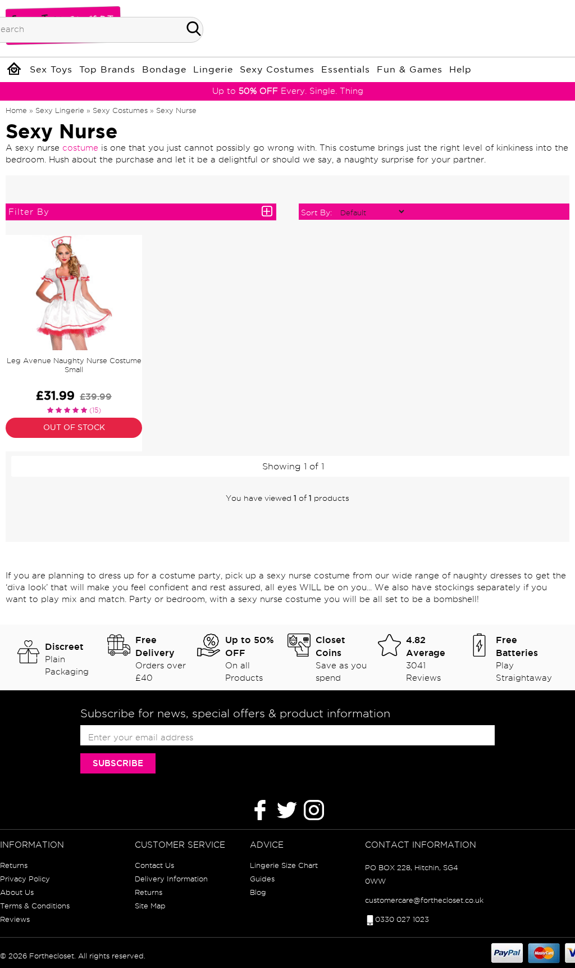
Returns (14, 865)
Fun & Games (409, 70)
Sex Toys (51, 70)
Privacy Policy (25, 879)
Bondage (164, 70)
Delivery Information (171, 879)
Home (16, 110)
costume (80, 147)
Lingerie (213, 70)
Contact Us (154, 865)
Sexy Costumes (277, 70)
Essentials (345, 70)
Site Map (150, 906)
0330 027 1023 (402, 919)
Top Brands (107, 70)
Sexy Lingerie (59, 110)
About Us (17, 892)
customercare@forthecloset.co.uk (424, 900)
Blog (258, 892)
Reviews (15, 919)
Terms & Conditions (35, 906)
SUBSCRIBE (118, 763)
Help (460, 70)
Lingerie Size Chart (284, 865)
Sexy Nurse (176, 110)
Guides (262, 879)
